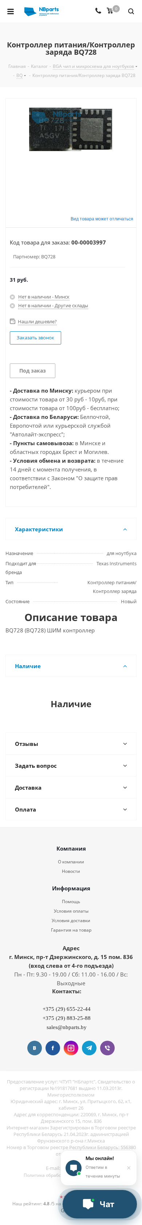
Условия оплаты (71, 911)
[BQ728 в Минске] (71, 151)
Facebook (53, 1048)
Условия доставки (71, 920)
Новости (71, 871)
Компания (71, 848)
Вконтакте (34, 1048)
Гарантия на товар (71, 930)
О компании (71, 862)
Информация (71, 888)
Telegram (89, 1048)
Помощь (71, 901)
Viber (107, 1048)
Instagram (71, 1048)
